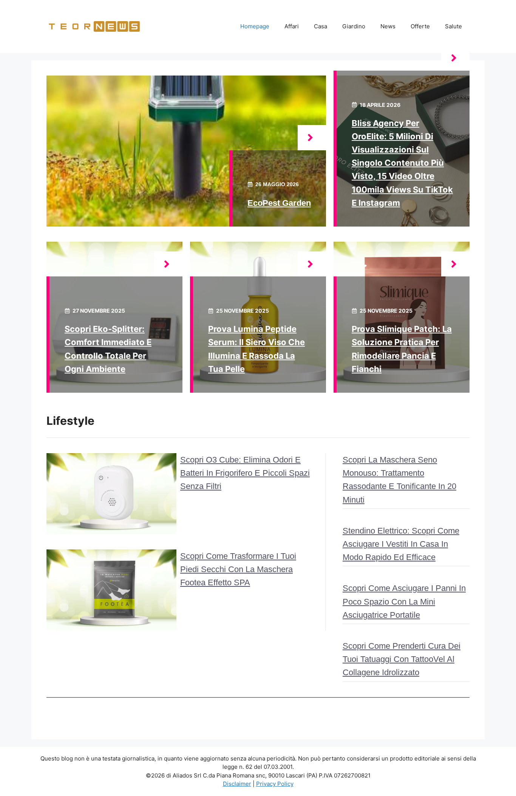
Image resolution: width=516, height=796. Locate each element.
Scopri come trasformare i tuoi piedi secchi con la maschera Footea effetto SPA (238, 569)
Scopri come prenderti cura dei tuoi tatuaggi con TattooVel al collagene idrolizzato (401, 659)
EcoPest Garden (279, 203)
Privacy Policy (275, 783)
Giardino (353, 26)
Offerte (420, 26)
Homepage (254, 26)
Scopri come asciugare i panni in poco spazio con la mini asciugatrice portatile (404, 601)
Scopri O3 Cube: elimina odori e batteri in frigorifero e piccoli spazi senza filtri (245, 473)
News (387, 26)
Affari (291, 26)
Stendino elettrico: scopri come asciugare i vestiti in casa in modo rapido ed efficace (401, 544)
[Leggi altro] (312, 137)
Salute (453, 26)
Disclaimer (237, 783)
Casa (320, 26)
